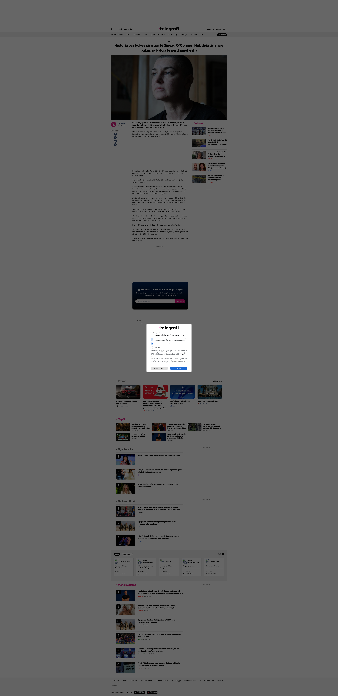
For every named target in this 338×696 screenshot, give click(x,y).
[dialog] (169, 348)
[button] (169, 347)
